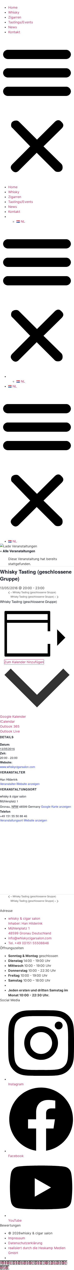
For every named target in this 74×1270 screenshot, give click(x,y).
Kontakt (14, 32)
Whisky (13, 12)
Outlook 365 (10, 726)
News (12, 27)
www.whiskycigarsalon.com (17, 767)
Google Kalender (13, 716)
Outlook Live (10, 731)
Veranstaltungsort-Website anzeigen (23, 820)
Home (12, 7)
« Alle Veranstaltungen (17, 551)
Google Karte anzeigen (56, 806)
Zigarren (14, 17)
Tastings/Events (20, 22)
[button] (37, 109)
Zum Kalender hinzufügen (24, 662)
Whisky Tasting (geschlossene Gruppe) (33, 592)
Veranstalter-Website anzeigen (20, 784)
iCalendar (7, 721)
